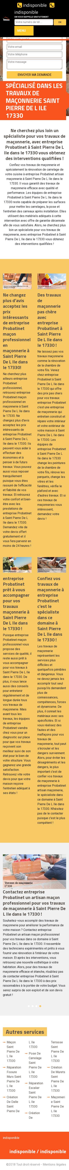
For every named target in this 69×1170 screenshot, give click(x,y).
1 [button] (29, 1006)
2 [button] (33, 1006)
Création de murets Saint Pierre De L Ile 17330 (58, 1079)
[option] (34, 927)
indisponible (34, 5)
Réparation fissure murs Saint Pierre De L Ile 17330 (14, 1079)
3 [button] (36, 1006)
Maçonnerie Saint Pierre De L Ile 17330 (58, 1106)
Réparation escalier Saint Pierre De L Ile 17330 (36, 1094)
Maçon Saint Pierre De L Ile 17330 (13, 1051)
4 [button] (40, 1006)
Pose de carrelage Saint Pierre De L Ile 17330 (35, 1065)
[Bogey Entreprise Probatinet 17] (6, 18)
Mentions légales (54, 1164)
